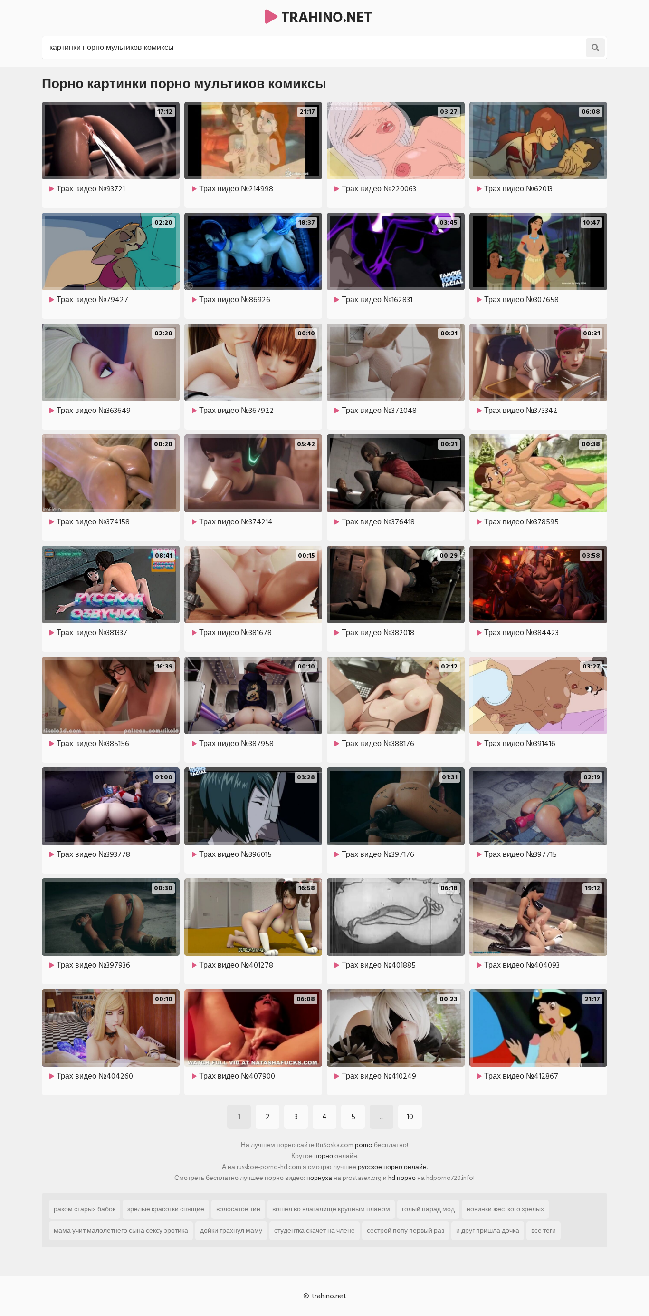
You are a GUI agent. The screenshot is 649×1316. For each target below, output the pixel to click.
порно (323, 1155)
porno (363, 1144)
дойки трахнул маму (231, 1230)
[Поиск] (595, 47)
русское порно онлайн (392, 1166)
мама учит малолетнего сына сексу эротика (121, 1230)
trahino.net (324, 17)
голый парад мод (428, 1209)
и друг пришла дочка (487, 1230)
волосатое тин (238, 1209)
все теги (543, 1230)
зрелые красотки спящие (165, 1209)
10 (410, 1116)
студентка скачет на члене (314, 1230)
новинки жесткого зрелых (505, 1209)
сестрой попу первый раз (405, 1230)
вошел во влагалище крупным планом (331, 1209)
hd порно (402, 1177)
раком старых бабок (84, 1209)
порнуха (319, 1177)
